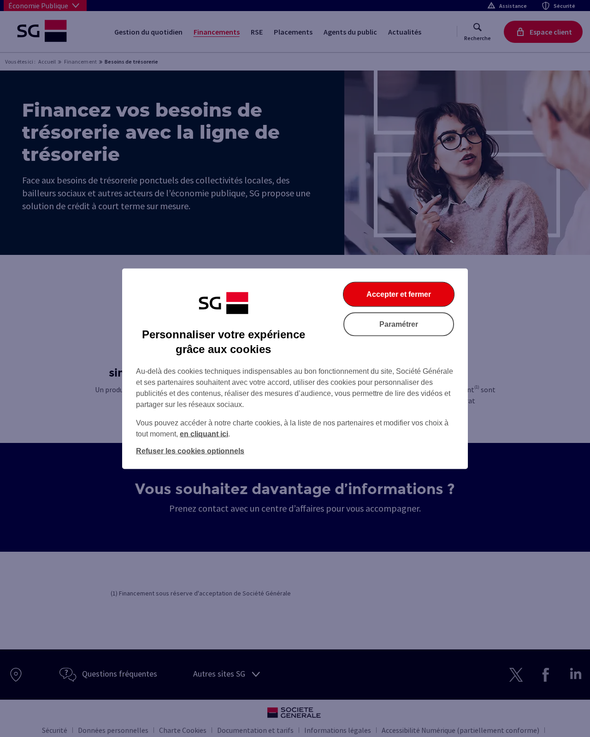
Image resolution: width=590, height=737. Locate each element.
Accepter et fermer (398, 294)
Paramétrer (398, 324)
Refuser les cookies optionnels (190, 450)
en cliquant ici (204, 433)
